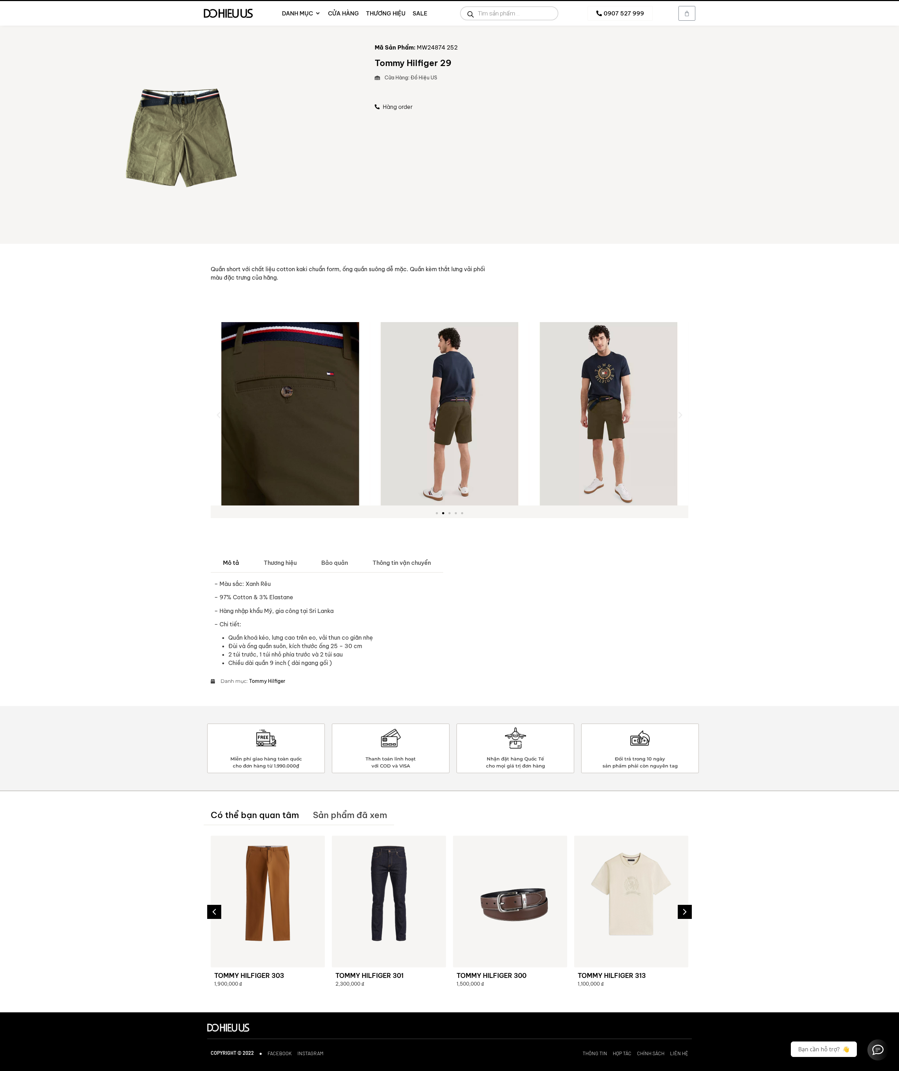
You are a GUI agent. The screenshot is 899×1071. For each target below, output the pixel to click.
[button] (218, 414)
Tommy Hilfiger (267, 681)
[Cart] (686, 13)
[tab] (231, 563)
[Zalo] (877, 1049)
